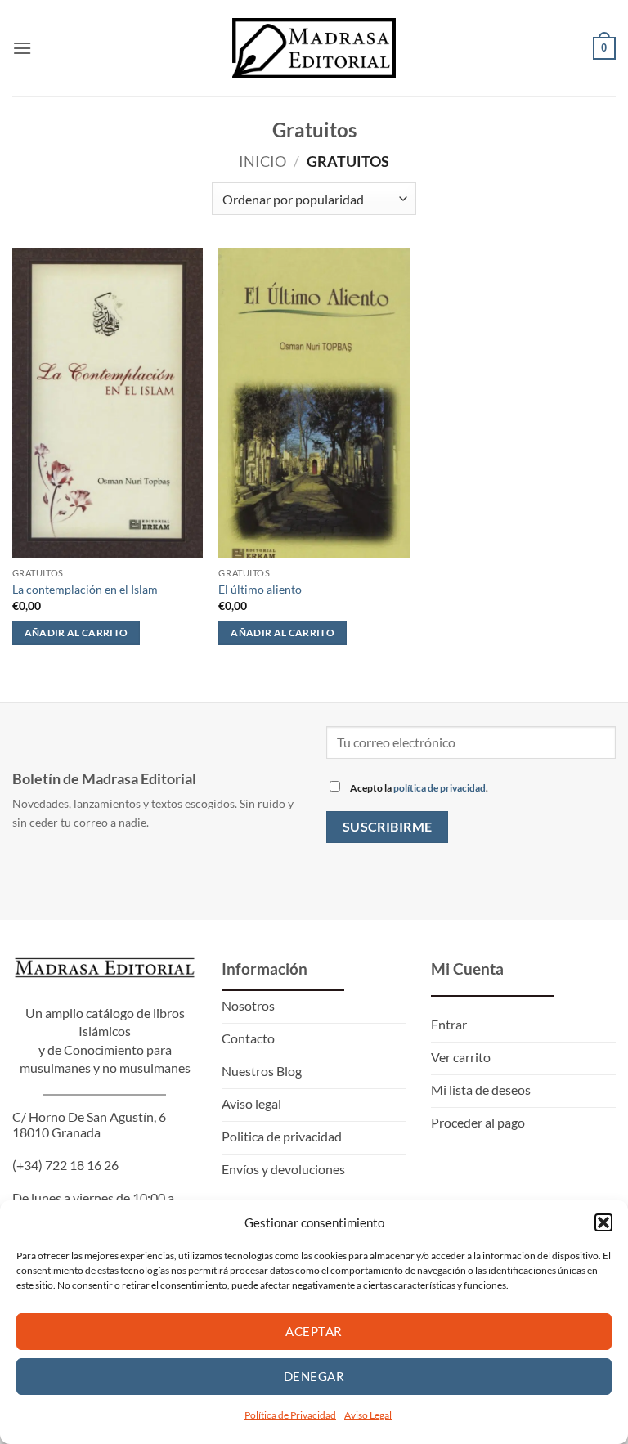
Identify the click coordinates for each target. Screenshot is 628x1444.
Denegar (314, 1376)
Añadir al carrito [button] (76, 632)
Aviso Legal (368, 1415)
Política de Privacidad (290, 1415)
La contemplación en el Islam (85, 589)
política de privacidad (439, 788)
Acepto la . (418, 788)
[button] (603, 1222)
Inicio (262, 161)
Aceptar (313, 1331)
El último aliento (260, 589)
